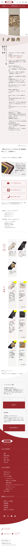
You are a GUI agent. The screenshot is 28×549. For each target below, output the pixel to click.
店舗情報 (6, 503)
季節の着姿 (6, 455)
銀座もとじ (9, 2)
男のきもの (6, 474)
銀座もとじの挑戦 (8, 501)
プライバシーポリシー (5, 541)
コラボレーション (10, 487)
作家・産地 (6, 491)
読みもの (6, 457)
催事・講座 (6, 460)
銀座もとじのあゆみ (9, 509)
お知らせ (6, 462)
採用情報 (6, 505)
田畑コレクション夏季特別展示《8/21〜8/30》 (14, 6)
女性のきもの (7, 472)
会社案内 (6, 507)
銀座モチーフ (9, 489)
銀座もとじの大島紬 (11, 480)
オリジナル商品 (8, 476)
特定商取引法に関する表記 (6, 543)
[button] (25, 22)
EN (17, 2)
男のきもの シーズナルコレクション (15, 484)
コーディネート (4, 372)
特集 (5, 453)
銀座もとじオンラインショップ (7, 370)
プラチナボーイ (10, 478)
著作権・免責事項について (6, 540)
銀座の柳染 (8, 482)
